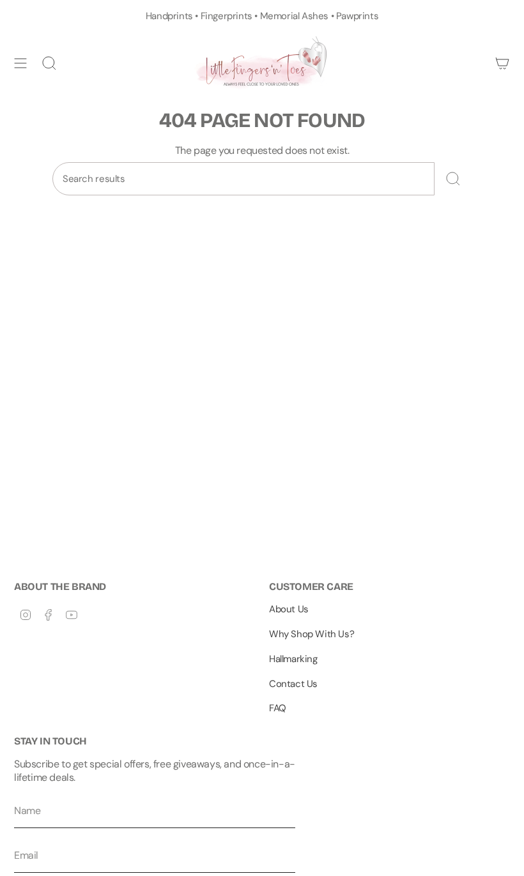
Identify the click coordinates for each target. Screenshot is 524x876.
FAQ (277, 708)
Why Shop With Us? (311, 634)
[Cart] (502, 63)
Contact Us (293, 683)
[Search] (453, 178)
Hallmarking (293, 659)
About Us (289, 609)
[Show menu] (20, 63)
